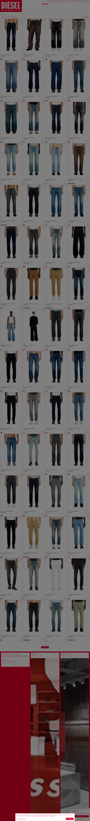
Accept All (69, 818)
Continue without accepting (21, 818)
